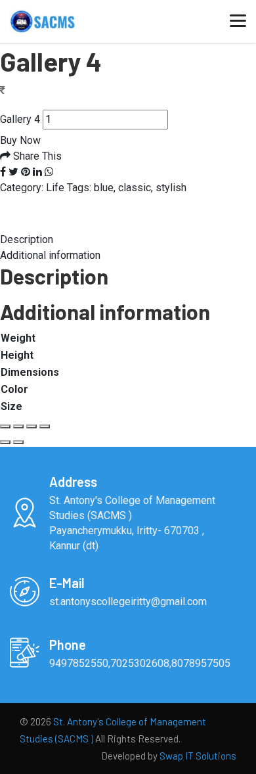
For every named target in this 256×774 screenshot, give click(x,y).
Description (26, 239)
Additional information (50, 255)
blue (104, 187)
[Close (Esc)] (5, 426)
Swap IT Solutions (198, 756)
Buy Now (20, 140)
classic (134, 187)
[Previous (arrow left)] (5, 442)
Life (55, 187)
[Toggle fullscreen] (31, 426)
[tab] (128, 240)
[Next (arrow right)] (18, 442)
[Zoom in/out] (44, 426)
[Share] (18, 426)
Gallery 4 (20, 119)
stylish (171, 187)
